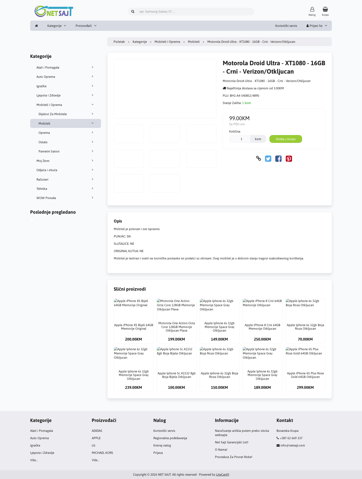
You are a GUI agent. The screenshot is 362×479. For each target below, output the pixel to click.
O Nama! (221, 449)
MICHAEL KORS (102, 452)
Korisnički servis (286, 25)
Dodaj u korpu (286, 139)
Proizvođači (84, 25)
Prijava (158, 452)
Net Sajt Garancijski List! (231, 442)
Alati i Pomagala (47, 67)
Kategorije (54, 25)
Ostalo (43, 142)
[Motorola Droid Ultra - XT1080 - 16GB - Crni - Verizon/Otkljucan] (36, 221)
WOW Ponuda (46, 198)
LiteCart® (222, 474)
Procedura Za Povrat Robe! (233, 457)
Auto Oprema (45, 76)
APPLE (96, 438)
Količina (234, 131)
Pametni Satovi (49, 151)
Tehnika (41, 188)
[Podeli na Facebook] (278, 158)
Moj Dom (42, 161)
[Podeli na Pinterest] (289, 158)
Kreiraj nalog (162, 445)
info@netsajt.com (293, 445)
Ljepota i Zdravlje (48, 95)
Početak (119, 41)
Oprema (44, 132)
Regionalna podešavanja (170, 438)
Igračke (41, 86)
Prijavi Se (315, 25)
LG (93, 445)
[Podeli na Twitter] (268, 158)
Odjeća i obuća (46, 170)
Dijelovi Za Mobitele (53, 114)
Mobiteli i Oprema (49, 105)
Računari (42, 179)
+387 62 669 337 (291, 438)
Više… (34, 460)
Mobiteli (44, 123)
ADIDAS (97, 430)
